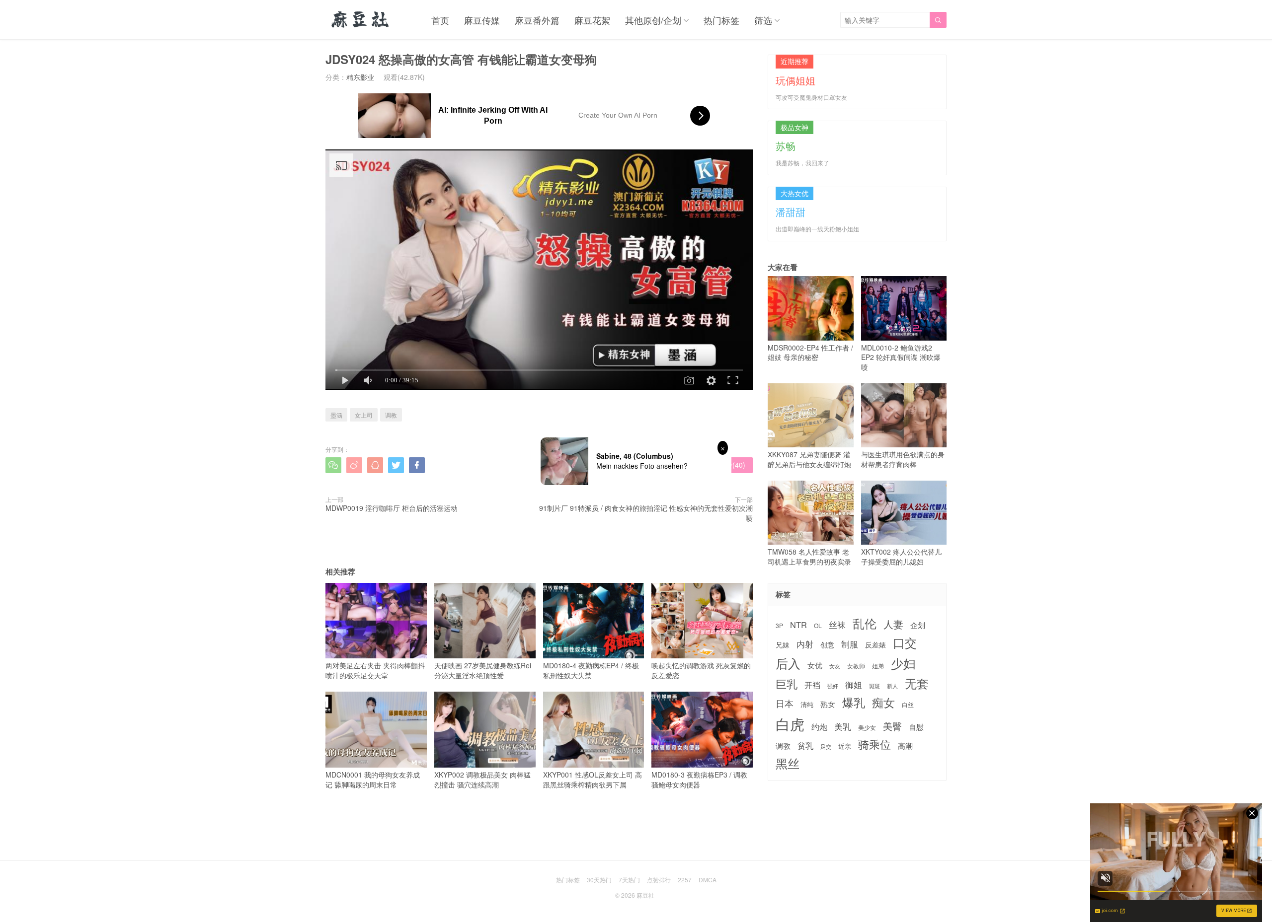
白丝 (908, 705)
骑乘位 (874, 744)
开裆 (812, 685)
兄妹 (783, 644)
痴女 (883, 702)
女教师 (856, 666)
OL (818, 625)
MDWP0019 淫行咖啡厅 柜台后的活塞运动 (391, 508)
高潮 (905, 745)
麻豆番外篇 (537, 19)
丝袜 (837, 625)
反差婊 (875, 644)
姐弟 (878, 666)
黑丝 (787, 763)
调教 (391, 415)
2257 (685, 879)
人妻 (893, 624)
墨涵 (336, 415)
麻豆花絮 (592, 19)
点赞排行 (659, 879)
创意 (827, 644)
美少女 (867, 727)
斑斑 (874, 686)
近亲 (844, 746)
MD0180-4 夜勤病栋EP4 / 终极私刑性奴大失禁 (591, 670)
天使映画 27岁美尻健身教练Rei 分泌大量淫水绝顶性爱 (482, 670)
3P (779, 626)
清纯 (806, 704)
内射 (804, 644)
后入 (788, 663)
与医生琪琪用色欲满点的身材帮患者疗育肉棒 (903, 459)
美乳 (842, 726)
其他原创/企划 (653, 19)
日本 (785, 703)
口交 (905, 643)
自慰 (916, 726)
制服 (849, 644)
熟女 (827, 704)
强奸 (832, 686)
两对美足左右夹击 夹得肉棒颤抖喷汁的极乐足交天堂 (375, 670)
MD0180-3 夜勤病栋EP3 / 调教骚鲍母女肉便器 (699, 779)
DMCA (707, 879)
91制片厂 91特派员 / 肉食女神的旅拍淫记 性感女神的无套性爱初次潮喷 (646, 513)
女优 (814, 665)
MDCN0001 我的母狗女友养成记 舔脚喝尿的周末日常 (372, 779)
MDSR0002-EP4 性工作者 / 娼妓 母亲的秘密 (810, 352)
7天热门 (629, 879)
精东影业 (360, 77)
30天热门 (599, 879)
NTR (798, 625)
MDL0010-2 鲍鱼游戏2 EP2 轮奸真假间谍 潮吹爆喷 (901, 357)
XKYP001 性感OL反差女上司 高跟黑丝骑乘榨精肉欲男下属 (592, 779)
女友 (834, 666)
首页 (440, 19)
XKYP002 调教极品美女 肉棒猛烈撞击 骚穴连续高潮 (482, 779)
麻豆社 (645, 895)
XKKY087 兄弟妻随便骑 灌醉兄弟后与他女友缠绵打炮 (809, 459)
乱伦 (864, 623)
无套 (917, 683)
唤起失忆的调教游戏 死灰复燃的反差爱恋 (701, 670)
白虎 (790, 723)
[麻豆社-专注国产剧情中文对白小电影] (361, 20)
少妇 (903, 663)
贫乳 (805, 745)
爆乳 (853, 702)
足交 (825, 746)
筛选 (763, 19)
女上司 (364, 415)
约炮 (819, 726)
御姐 (853, 685)
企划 (917, 625)
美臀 (892, 725)
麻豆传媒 (482, 19)
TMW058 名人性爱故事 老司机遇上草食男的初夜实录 (809, 557)
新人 (892, 686)
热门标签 (721, 19)
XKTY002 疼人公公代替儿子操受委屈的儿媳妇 (901, 557)
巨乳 (786, 683)
